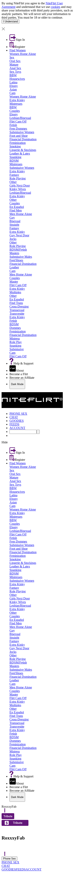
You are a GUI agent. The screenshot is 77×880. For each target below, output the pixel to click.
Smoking (15, 146)
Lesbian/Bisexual (20, 118)
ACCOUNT (33, 869)
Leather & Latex (19, 153)
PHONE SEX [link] (18, 413)
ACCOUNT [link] (17, 428)
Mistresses (15, 103)
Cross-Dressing (19, 306)
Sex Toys (15, 71)
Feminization (17, 142)
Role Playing (17, 178)
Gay (12, 217)
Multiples (15, 292)
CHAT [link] (13, 417)
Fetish (13, 125)
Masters (14, 253)
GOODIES (9, 869)
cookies (55, 6)
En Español (16, 207)
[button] (38, 29)
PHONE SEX (10, 862)
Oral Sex (15, 61)
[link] (38, 25)
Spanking (15, 157)
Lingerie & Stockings (22, 150)
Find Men (15, 210)
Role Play (15, 342)
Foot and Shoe (18, 135)
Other (13, 182)
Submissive (16, 349)
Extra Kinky (17, 100)
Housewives (17, 78)
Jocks (12, 239)
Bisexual (14, 221)
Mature (13, 64)
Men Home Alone (20, 214)
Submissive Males (20, 256)
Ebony (13, 86)
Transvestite (16, 313)
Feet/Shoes (16, 260)
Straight (14, 224)
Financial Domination (23, 139)
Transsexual (16, 310)
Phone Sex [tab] (9, 858)
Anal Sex (15, 68)
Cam (12, 93)
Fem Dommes (18, 128)
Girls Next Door (19, 185)
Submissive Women (21, 132)
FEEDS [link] (14, 424)
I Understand (10, 21)
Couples (14, 110)
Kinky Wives (17, 189)
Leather (14, 267)
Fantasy (14, 175)
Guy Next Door (19, 235)
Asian (13, 89)
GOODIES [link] (16, 420)
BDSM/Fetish (18, 249)
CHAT (6, 866)
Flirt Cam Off (17, 121)
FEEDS (21, 869)
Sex (11, 57)
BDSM (14, 160)
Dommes (15, 328)
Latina (13, 82)
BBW (13, 75)
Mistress (14, 338)
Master (13, 281)
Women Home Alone (22, 54)
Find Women (17, 50)
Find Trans (16, 303)
